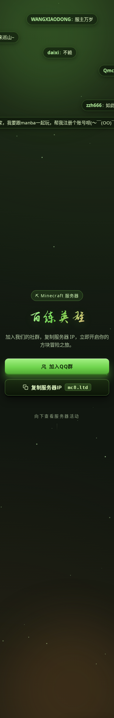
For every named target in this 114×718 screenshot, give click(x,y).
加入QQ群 (61, 366)
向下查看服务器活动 (56, 416)
